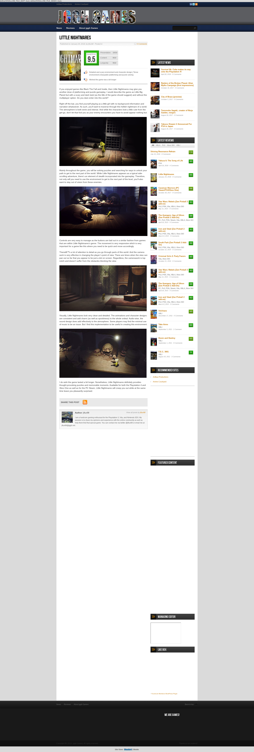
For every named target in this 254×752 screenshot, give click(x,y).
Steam (173, 220)
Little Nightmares (166, 174)
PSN (164, 206)
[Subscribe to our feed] (196, 5)
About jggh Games (88, 28)
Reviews (70, 28)
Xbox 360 (171, 145)
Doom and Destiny (166, 338)
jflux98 (142, 413)
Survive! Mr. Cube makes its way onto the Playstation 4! (176, 70)
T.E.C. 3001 (163, 352)
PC (159, 220)
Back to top (189, 704)
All (153, 145)
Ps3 (163, 145)
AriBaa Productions (64, 4)
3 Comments (176, 357)
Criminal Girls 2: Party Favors (172, 256)
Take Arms (163, 324)
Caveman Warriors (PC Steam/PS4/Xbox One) (168, 189)
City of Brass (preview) (171, 97)
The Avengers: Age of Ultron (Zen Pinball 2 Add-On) (171, 216)
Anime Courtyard (81, 4)
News (59, 28)
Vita (168, 206)
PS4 (160, 163)
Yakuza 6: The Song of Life (170, 161)
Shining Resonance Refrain (163, 151)
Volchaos (162, 311)
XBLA (158, 145)
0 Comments (142, 44)
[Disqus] (103, 474)
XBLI (178, 145)
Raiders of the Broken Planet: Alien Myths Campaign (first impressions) (177, 84)
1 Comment (177, 329)
